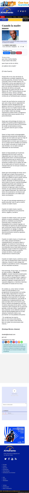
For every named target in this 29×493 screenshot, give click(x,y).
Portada (5, 464)
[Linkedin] (11, 342)
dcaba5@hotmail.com (8, 334)
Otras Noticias (6, 471)
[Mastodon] (16, 342)
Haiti (4, 477)
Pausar (13, 52)
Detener (19, 52)
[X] (6, 342)
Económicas (5, 469)
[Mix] (19, 342)
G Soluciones (26, 492)
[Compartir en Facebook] (20, 46)
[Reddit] (8, 342)
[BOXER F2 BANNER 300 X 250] (14, 435)
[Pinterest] (14, 342)
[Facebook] (3, 342)
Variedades (5, 480)
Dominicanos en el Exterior (9, 472)
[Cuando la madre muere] (10, 35)
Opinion (4, 479)
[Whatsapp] (21, 342)
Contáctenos (6, 487)
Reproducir (6, 52)
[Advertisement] (14, 368)
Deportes (5, 467)
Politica (4, 466)
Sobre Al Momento (7, 488)
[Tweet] (23, 46)
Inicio (2, 17)
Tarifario (5, 485)
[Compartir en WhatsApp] (18, 46)
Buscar (26, 19)
